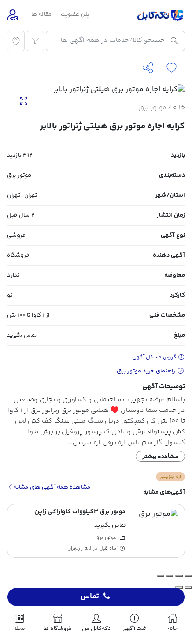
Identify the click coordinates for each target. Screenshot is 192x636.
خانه (179, 107)
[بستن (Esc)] (160, 576)
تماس (89, 597)
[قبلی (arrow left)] (188, 587)
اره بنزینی (170, 476)
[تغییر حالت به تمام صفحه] (179, 576)
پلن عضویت (75, 14)
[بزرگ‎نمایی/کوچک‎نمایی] (188, 576)
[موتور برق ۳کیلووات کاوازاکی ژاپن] (155, 531)
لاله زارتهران (79, 548)
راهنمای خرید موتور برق (147, 371)
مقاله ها (41, 14)
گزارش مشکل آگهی (155, 357)
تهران (30, 195)
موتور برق (152, 107)
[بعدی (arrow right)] (179, 587)
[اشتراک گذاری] (169, 576)
